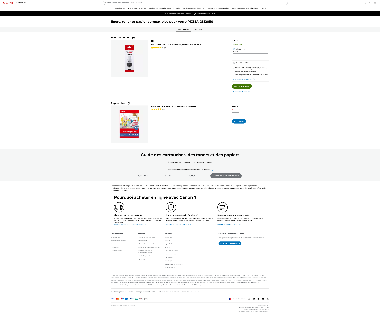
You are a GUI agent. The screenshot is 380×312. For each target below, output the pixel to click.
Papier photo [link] (197, 29)
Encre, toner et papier (171, 250)
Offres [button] (264, 8)
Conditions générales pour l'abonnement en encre (145, 251)
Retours (113, 244)
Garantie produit (142, 240)
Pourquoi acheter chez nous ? (147, 237)
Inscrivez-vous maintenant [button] (230, 243)
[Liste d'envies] (370, 2)
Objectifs (167, 247)
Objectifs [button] (176, 8)
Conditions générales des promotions (149, 247)
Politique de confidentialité (146, 292)
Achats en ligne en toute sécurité (147, 244)
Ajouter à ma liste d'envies (242, 92)
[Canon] (8, 2)
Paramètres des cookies (190, 292)
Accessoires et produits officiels (174, 264)
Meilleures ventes (170, 267)
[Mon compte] (365, 2)
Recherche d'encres (170, 254)
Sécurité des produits (144, 256)
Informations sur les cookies (169, 292)
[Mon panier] (375, 2)
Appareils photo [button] (119, 8)
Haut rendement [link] (184, 29)
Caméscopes (168, 260)
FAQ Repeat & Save (116, 250)
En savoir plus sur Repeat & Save (242, 79)
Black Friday (168, 237)
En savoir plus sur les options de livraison (128, 224)
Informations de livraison (118, 240)
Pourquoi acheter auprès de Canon (229, 224)
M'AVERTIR (240, 121)
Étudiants (167, 240)
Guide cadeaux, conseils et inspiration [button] (245, 8)
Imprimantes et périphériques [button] (160, 8)
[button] (212, 170)
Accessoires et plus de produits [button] (218, 8)
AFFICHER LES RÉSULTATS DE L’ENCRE (227, 176)
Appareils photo (169, 244)
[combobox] (195, 3)
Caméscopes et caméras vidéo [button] (193, 8)
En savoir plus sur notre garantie (177, 224)
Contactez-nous (115, 237)
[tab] (178, 162)
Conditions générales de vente (122, 292)
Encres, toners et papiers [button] (137, 8)
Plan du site (141, 259)
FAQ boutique (115, 247)
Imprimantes (168, 257)
